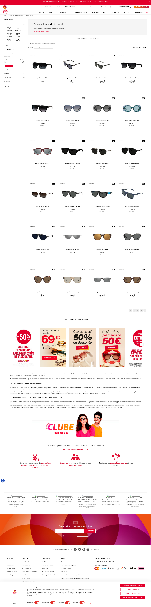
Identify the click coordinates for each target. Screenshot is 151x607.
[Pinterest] (84, 549)
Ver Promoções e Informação (41, 31)
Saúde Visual (25, 561)
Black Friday (45, 561)
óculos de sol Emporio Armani (53, 378)
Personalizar (132, 589)
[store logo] (5, 9)
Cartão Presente (26, 578)
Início (5, 15)
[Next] (141, 344)
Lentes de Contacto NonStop (29, 571)
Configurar (90, 603)
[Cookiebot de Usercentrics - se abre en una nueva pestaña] (14, 604)
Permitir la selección (133, 593)
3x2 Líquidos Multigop (48, 571)
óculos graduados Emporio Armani (86, 378)
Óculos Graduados (81, 38)
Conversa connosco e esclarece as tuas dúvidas (74, 561)
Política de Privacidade (82, 536)
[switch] (52, 602)
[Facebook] (75, 549)
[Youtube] (79, 549)
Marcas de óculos (19, 15)
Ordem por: (31, 47)
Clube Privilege (69, 6)
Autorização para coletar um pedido (70, 575)
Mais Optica (48, 6)
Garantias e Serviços (27, 568)
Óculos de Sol (95, 38)
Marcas (11, 15)
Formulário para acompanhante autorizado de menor (75, 578)
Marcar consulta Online (102, 558)
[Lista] (140, 47)
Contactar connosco (66, 568)
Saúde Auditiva (26, 565)
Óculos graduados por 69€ (49, 575)
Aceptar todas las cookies (133, 585)
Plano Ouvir (25, 575)
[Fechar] (149, 1)
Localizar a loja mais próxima (104, 561)
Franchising (10, 575)
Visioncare (45, 568)
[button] (147, 12)
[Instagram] (88, 549)
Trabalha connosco (12, 571)
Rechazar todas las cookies (132, 597)
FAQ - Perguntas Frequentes (68, 565)
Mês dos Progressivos (47, 565)
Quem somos (10, 561)
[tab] (14, 24)
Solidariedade (10, 565)
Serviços (58, 6)
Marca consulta (141, 6)
